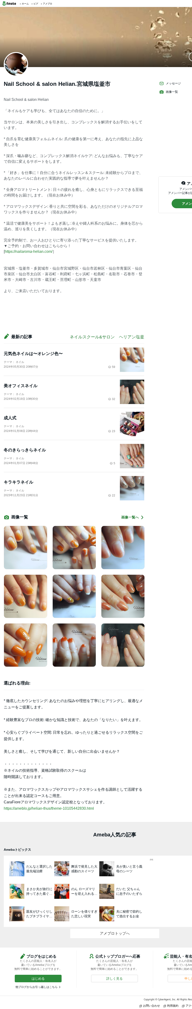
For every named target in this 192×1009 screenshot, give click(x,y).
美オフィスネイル (20, 385)
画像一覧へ (130, 517)
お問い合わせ (151, 1006)
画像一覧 (172, 92)
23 (113, 431)
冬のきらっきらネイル (25, 450)
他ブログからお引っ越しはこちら (36, 987)
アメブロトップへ (115, 933)
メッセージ (173, 83)
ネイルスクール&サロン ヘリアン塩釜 (107, 337)
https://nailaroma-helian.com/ (28, 251)
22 (113, 495)
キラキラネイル (18, 482)
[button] (38, 978)
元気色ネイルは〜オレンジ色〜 (33, 353)
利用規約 (172, 1006)
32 (113, 399)
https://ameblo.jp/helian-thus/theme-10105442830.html (49, 808)
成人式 (10, 418)
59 (113, 367)
